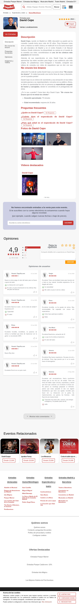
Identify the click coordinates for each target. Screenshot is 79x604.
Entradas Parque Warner (13, 1)
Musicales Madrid (46, 1)
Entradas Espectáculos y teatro (48, 482)
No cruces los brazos (10, 46)
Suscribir (68, 223)
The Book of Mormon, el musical (11, 505)
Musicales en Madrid (66, 498)
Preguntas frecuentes (8, 52)
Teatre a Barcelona (65, 487)
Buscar (56, 7)
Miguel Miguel (27, 490)
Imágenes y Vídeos (9, 61)
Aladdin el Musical (10, 487)
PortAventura (8, 509)
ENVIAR (70, 262)
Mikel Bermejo (27, 493)
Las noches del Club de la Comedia (11, 501)
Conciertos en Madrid (66, 495)
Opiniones (8, 57)
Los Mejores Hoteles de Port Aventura (39, 580)
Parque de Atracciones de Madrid (12, 491)
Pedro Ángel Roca (28, 502)
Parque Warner (9, 498)
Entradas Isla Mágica (31, 1)
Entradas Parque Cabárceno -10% (39, 564)
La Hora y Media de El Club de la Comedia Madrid (29, 498)
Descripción (9, 42)
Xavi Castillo (26, 487)
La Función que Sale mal (47, 504)
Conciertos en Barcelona (63, 491)
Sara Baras (44, 495)
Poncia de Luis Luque (48, 500)
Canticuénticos (45, 492)
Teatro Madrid (60, 1)
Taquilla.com (7, 5)
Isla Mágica (8, 495)
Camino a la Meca (46, 498)
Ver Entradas (10, 34)
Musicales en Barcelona (63, 501)
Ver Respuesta (50, 113)
